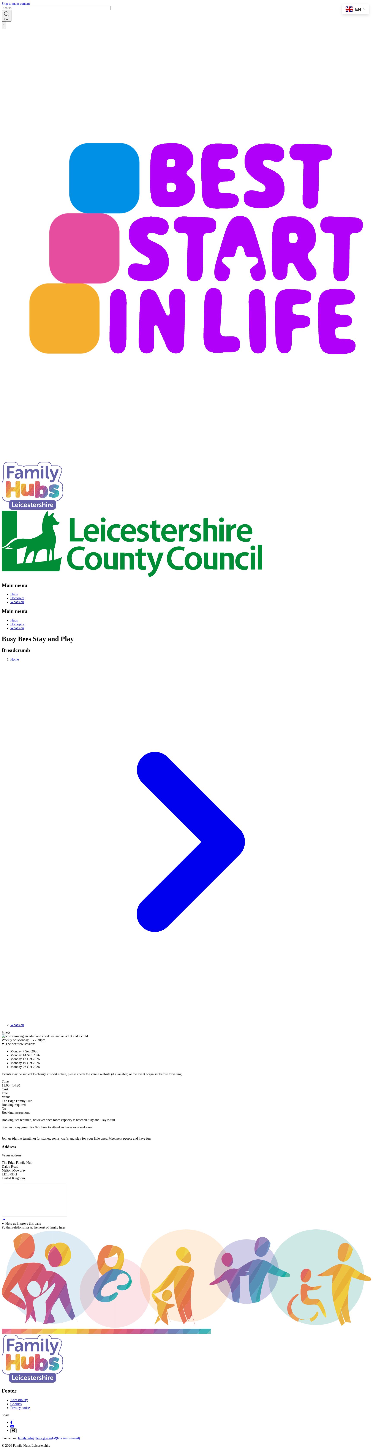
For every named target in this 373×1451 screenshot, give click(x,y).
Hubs (14, 594)
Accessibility (19, 1400)
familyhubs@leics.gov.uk (49, 1438)
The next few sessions (20, 1044)
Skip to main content (16, 3)
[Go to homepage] (32, 509)
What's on (17, 602)
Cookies (16, 1404)
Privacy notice (20, 1408)
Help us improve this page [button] (23, 1223)
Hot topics (17, 598)
